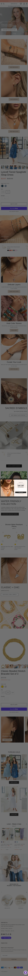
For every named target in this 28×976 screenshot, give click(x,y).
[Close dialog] (26, 480)
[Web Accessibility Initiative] (25, 972)
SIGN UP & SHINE (21, 492)
